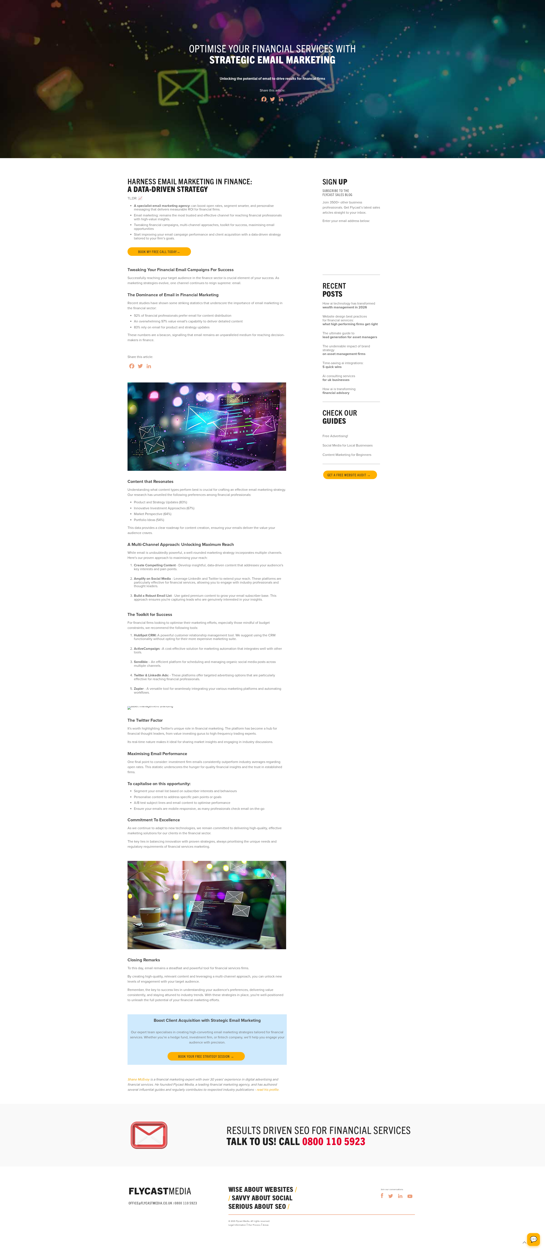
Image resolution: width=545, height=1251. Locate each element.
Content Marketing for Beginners (347, 455)
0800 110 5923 (333, 1140)
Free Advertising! (335, 436)
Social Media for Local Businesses (348, 445)
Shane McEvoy (138, 1079)
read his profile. (268, 1090)
